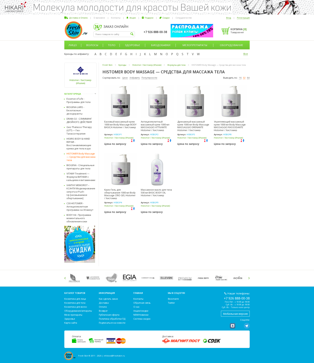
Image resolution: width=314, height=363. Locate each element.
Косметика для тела (74, 302)
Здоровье (132, 45)
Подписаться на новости (112, 322)
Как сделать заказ (108, 298)
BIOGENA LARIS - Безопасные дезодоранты (75, 110)
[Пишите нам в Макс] (239, 326)
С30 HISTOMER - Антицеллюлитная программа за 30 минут (80, 206)
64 (248, 77)
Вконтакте (173, 298)
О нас (136, 306)
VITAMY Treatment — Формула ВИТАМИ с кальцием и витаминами (81, 177)
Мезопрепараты (194, 45)
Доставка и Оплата (78, 17)
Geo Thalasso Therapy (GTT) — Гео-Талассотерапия (79, 130)
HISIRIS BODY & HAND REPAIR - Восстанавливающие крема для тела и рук (79, 143)
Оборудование (231, 45)
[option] (75, 278)
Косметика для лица (75, 298)
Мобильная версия (235, 313)
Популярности (149, 77)
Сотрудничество (184, 17)
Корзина (239, 29)
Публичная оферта (109, 314)
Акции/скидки (140, 310)
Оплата (103, 306)
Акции (133, 17)
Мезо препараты (73, 314)
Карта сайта (70, 322)
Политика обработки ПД (112, 318)
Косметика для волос (75, 306)
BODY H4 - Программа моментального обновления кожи (79, 218)
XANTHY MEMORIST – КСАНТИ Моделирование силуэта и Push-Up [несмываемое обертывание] (81, 191)
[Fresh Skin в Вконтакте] (233, 326)
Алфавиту (135, 77)
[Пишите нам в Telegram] (247, 326)
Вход (228, 17)
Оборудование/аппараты (78, 310)
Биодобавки (160, 45)
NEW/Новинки (140, 314)
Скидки (166, 17)
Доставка (104, 302)
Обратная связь (142, 302)
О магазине (99, 17)
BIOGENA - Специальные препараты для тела (80, 167)
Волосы (92, 45)
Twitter (171, 302)
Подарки (149, 17)
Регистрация (243, 17)
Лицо (73, 45)
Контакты (115, 17)
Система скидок (141, 318)
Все (245, 54)
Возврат (103, 310)
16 (240, 77)
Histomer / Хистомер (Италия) (80, 82)
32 (244, 77)
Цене (125, 77)
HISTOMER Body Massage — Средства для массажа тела (81, 157)
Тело (111, 45)
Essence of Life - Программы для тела (78, 100)
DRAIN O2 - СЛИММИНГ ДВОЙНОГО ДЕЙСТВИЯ (79, 120)
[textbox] (114, 34)
